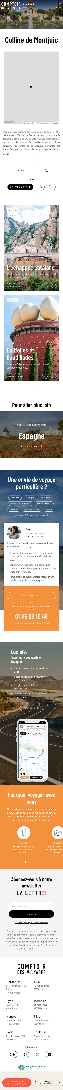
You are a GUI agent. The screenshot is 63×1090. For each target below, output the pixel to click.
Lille (37, 982)
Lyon (9, 1001)
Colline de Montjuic (32, 509)
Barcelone (15, 498)
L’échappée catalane (31, 267)
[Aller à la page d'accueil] (11, 5)
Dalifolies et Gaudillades (20, 353)
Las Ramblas (45, 498)
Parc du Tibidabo (44, 503)
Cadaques (14, 509)
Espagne (31, 431)
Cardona (19, 515)
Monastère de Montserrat (20, 503)
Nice (37, 1016)
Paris (9, 1032)
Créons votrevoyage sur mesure (17, 1082)
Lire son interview (34, 536)
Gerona (49, 509)
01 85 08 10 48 (31, 616)
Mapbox (28, 123)
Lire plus (7, 154)
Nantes (11, 1016)
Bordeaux (13, 982)
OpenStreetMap (39, 123)
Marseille (40, 1001)
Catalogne (30, 498)
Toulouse (40, 1032)
